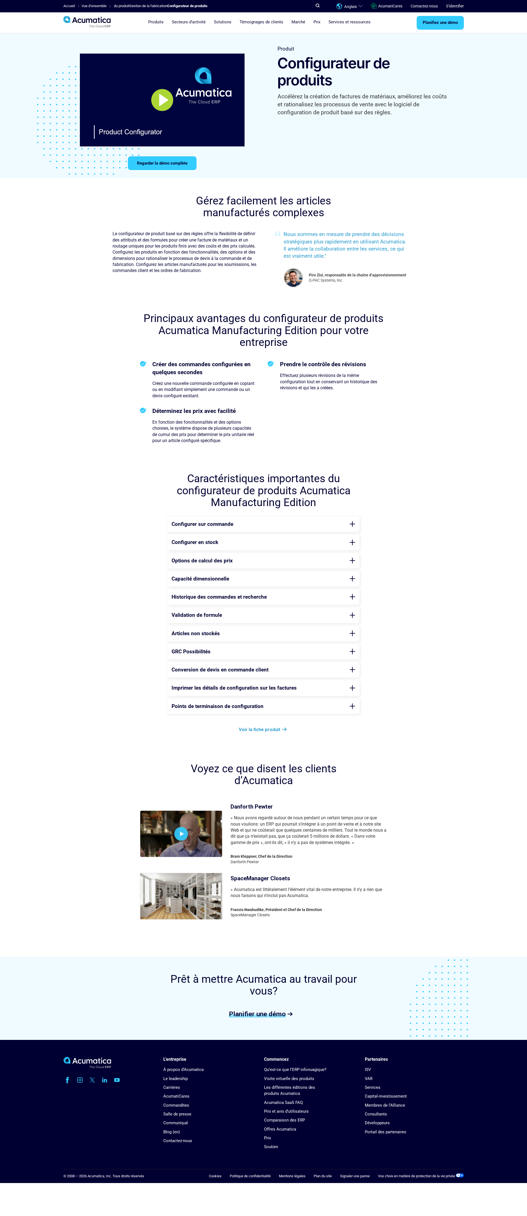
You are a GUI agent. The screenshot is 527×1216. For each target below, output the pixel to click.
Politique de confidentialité (250, 1176)
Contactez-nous (424, 6)
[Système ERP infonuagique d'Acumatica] (87, 1067)
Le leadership (175, 1078)
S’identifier (455, 6)
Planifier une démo (257, 1014)
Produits (156, 22)
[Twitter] (92, 1080)
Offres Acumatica (280, 1129)
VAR (368, 1078)
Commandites (176, 1105)
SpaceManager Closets (260, 878)
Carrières (171, 1087)
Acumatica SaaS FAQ (283, 1102)
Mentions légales (292, 1176)
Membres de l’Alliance (385, 1105)
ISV (368, 1069)
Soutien (271, 1146)
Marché (298, 22)
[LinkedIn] (104, 1080)
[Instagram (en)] (80, 1080)
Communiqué (175, 1122)
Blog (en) (171, 1131)
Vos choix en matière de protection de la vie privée (417, 1176)
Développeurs (377, 1122)
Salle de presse (177, 1114)
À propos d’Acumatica (183, 1069)
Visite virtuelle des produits (289, 1078)
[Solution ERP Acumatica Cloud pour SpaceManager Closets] (181, 896)
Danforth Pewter (252, 806)
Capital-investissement (386, 1096)
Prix (316, 22)
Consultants (376, 1114)
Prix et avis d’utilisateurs (286, 1111)
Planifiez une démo (440, 22)
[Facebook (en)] (67, 1080)
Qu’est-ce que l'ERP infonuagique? (295, 1069)
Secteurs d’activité (189, 22)
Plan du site (323, 1176)
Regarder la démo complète (162, 163)
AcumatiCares (390, 6)
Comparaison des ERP (284, 1120)
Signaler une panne (355, 1176)
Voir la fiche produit (259, 729)
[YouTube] (117, 1080)
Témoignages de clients (261, 22)
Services (372, 1087)
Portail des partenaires (385, 1131)
